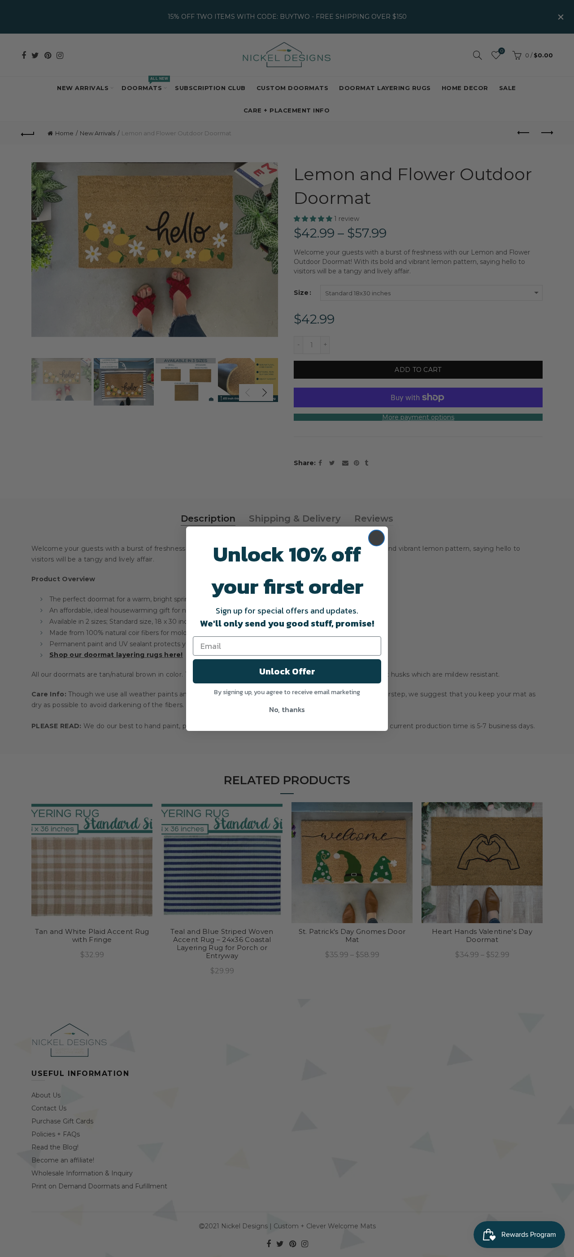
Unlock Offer (287, 671)
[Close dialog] (376, 538)
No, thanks (287, 709)
